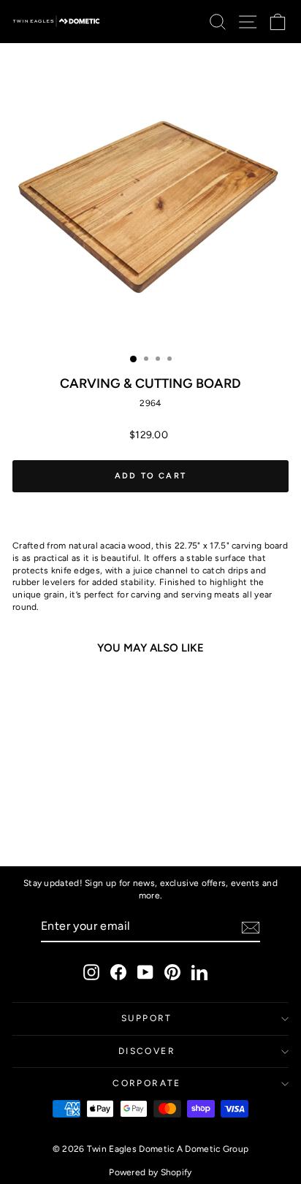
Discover (146, 1051)
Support (146, 1018)
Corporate (147, 1083)
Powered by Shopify (150, 1172)
